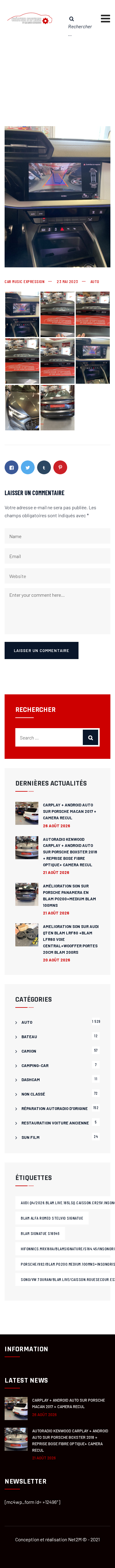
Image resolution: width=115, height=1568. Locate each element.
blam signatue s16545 (40, 1233)
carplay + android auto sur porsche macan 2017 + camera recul (69, 811)
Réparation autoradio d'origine (54, 1108)
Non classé (33, 1094)
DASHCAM (30, 1079)
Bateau (29, 1036)
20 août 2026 (56, 959)
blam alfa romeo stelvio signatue (52, 1218)
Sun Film (30, 1137)
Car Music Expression (24, 281)
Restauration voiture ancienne (55, 1122)
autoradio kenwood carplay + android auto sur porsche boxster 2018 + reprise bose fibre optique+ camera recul (70, 852)
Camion (28, 1051)
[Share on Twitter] (28, 467)
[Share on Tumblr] (44, 467)
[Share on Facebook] (11, 467)
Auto (94, 281)
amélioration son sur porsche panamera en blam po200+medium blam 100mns (69, 895)
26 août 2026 (56, 825)
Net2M (75, 1539)
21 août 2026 (56, 872)
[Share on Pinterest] (60, 467)
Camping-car (34, 1065)
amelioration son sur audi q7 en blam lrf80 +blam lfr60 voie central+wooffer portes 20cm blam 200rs (71, 939)
